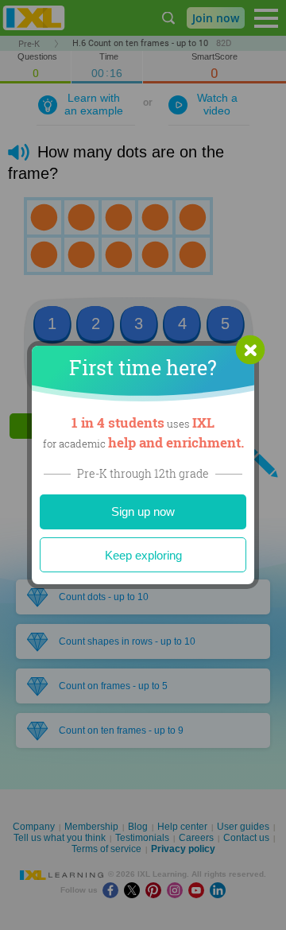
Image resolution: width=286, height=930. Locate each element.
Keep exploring (143, 555)
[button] (250, 350)
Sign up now (143, 511)
